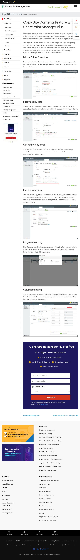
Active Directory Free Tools (47, 520)
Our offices (69, 545)
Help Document (6, 509)
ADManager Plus (7, 87)
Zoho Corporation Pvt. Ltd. (35, 554)
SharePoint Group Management (49, 444)
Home (24, 14)
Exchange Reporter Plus (9, 97)
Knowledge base (7, 513)
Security (44, 541)
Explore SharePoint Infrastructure (50, 466)
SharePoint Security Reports (48, 455)
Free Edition (7, 19)
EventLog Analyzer (8, 100)
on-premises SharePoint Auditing (49, 463)
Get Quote (76, 29)
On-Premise (11, 116)
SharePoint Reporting (46, 448)
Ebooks (7, 46)
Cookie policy (12, 545)
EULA (18, 541)
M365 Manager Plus (8, 103)
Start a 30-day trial (7, 484)
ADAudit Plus (6, 90)
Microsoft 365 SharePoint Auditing (50, 441)
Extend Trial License (11, 31)
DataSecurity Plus (7, 106)
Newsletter (42, 545)
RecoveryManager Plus (9, 110)
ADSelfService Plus (8, 93)
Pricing (76, 23)
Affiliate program (27, 545)
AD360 (5, 113)
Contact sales (55, 545)
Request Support (10, 38)
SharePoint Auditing (45, 433)
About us (9, 541)
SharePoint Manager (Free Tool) (49, 480)
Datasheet (5, 499)
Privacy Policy (43, 404)
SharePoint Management (31, 415)
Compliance (55, 541)
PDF (8, 505)
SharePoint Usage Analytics (47, 470)
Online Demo (9, 34)
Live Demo (76, 36)
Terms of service (30, 541)
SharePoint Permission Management (65, 415)
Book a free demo (7, 480)
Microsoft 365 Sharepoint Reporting (50, 437)
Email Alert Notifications (46, 452)
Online (4, 505)
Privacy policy (69, 541)
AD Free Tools (7, 119)
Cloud (17, 116)
